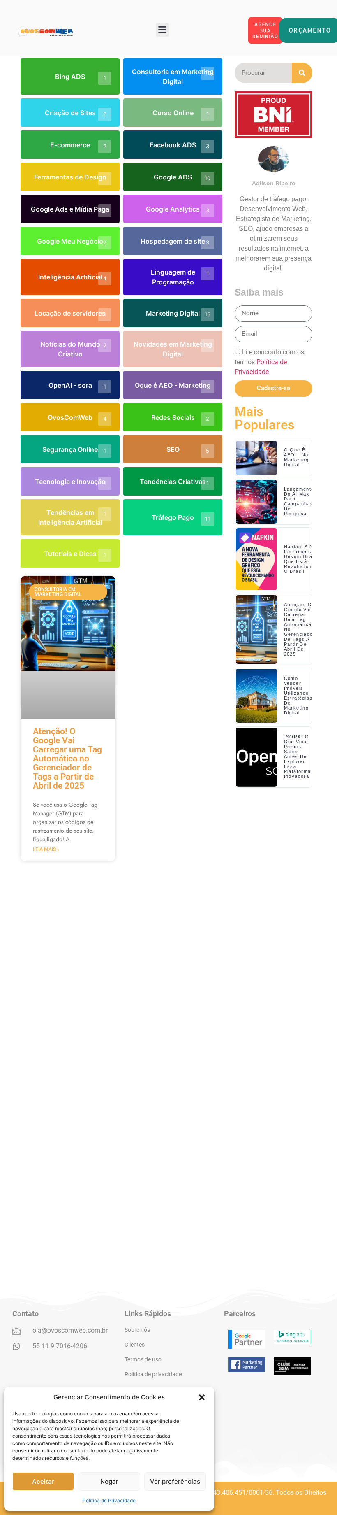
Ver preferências (175, 1481)
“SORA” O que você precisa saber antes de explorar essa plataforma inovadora (297, 756)
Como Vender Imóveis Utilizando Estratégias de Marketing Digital (298, 695)
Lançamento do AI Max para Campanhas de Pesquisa (299, 501)
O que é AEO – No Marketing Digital (296, 457)
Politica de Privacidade (109, 1500)
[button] (202, 1397)
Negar (109, 1481)
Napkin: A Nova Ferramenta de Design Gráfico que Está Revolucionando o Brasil (304, 559)
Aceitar (43, 1481)
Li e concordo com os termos (269, 362)
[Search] (302, 73)
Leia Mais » (46, 849)
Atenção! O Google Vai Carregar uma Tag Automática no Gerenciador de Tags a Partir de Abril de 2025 (67, 758)
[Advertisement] (273, 1028)
